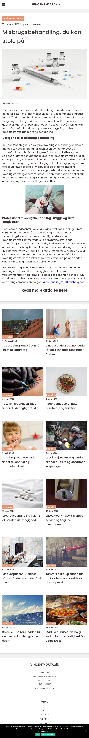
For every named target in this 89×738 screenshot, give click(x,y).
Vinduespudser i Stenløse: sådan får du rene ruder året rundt (21, 578)
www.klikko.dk (47, 688)
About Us (44, 714)
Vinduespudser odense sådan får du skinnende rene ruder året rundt (66, 350)
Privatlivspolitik (48, 735)
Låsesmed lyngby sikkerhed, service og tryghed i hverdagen (65, 520)
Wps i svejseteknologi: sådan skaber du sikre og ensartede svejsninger (65, 462)
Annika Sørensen (33, 24)
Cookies (44, 718)
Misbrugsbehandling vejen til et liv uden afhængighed (21, 518)
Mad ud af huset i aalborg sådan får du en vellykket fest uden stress (66, 636)
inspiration (7, 337)
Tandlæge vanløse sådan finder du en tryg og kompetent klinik (19, 462)
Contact (44, 723)
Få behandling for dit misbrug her (63, 282)
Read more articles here (44, 290)
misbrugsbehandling (13, 18)
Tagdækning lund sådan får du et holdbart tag (21, 348)
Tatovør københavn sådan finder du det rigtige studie (20, 406)
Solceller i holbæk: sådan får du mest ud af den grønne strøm (21, 636)
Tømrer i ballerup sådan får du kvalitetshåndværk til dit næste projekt (64, 578)
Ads (44, 710)
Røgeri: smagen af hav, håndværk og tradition (61, 406)
